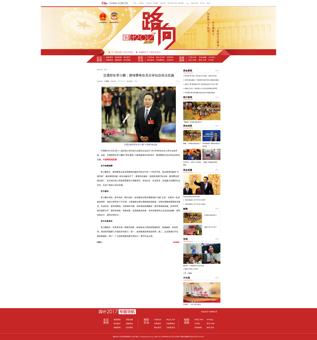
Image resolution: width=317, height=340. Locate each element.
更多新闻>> (177, 242)
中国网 (106, 81)
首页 (105, 70)
